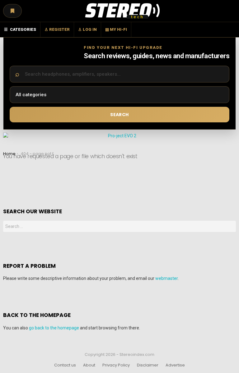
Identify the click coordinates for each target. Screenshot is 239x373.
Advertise (175, 365)
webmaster (166, 278)
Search (119, 114)
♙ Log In (87, 29)
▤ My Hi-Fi (116, 29)
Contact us (65, 365)
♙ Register (57, 29)
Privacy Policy (116, 365)
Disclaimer (147, 365)
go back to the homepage (54, 327)
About (89, 365)
